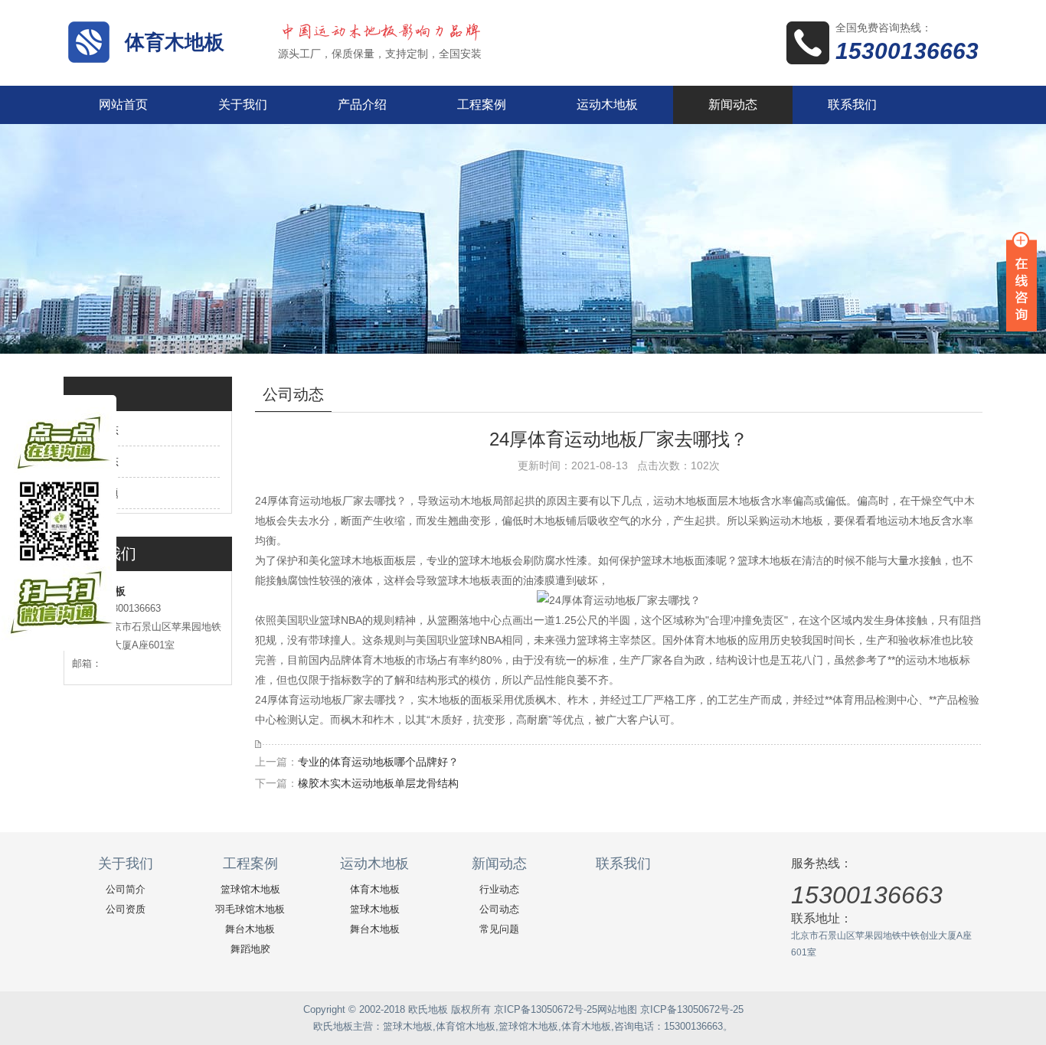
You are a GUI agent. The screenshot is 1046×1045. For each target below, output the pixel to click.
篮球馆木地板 (250, 889)
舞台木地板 (250, 929)
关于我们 (242, 104)
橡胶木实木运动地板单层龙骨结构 (378, 783)
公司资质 (125, 909)
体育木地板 (174, 42)
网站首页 (123, 104)
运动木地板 (607, 104)
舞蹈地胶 (250, 949)
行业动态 (499, 889)
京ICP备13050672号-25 (545, 1009)
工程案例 (481, 104)
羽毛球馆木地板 (250, 909)
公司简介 (125, 889)
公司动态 (499, 909)
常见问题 (499, 929)
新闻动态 (732, 104)
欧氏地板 (333, 1026)
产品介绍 (362, 104)
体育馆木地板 (465, 1026)
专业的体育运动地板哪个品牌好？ (378, 762)
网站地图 (617, 1009)
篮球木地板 (375, 909)
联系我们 (852, 104)
